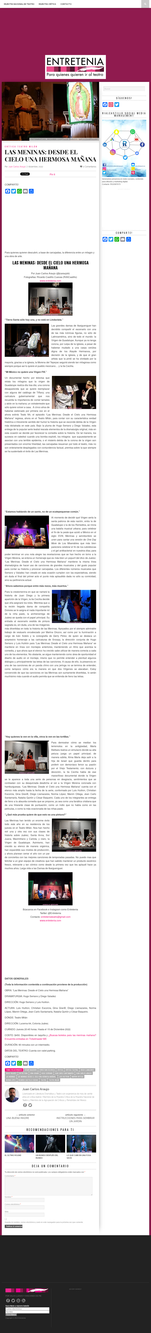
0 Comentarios (89, 166)
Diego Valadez (11, 1073)
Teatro (43, 1080)
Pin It (52, 174)
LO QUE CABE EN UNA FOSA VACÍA (79, 1156)
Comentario (10, 1176)
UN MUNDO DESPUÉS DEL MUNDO (47, 1156)
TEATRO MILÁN (27, 146)
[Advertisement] (75, 31)
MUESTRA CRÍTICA (47, 4)
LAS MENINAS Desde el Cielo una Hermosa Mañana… (37, 1076)
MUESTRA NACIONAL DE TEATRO (19, 4)
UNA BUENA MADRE (17, 1118)
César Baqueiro (30, 1070)
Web (6, 1212)
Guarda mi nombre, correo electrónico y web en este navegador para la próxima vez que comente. (44, 1222)
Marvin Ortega (77, 1076)
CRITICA (60, 1070)
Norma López (11, 1080)
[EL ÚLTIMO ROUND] (19, 1151)
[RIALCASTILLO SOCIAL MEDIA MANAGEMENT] (124, 176)
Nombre (8, 1197)
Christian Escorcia (47, 1070)
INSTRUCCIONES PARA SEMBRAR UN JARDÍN (75, 1120)
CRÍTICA (10, 146)
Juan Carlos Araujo (16, 166)
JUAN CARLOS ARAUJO (84, 1073)
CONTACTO (66, 4)
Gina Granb (34, 1073)
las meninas (10, 1076)
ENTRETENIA (23, 1073)
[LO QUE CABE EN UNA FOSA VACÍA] (81, 1151)
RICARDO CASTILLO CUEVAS (28, 1080)
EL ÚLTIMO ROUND (13, 1155)
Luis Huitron (64, 1076)
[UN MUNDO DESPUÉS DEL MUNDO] (50, 1151)
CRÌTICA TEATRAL (71, 1070)
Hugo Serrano (47, 1073)
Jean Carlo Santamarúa (64, 1073)
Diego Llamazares (87, 1070)
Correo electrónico (13, 1204)
